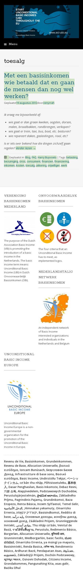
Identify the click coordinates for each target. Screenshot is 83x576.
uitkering (41, 165)
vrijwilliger (54, 165)
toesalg (30, 165)
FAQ (34, 157)
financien (47, 161)
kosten (20, 165)
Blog (27, 157)
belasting (72, 157)
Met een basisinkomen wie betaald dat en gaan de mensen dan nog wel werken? (39, 86)
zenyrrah (48, 103)
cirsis (22, 161)
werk (64, 165)
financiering (61, 161)
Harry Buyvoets (47, 157)
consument (33, 161)
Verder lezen (26, 148)
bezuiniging (11, 161)
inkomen (9, 165)
